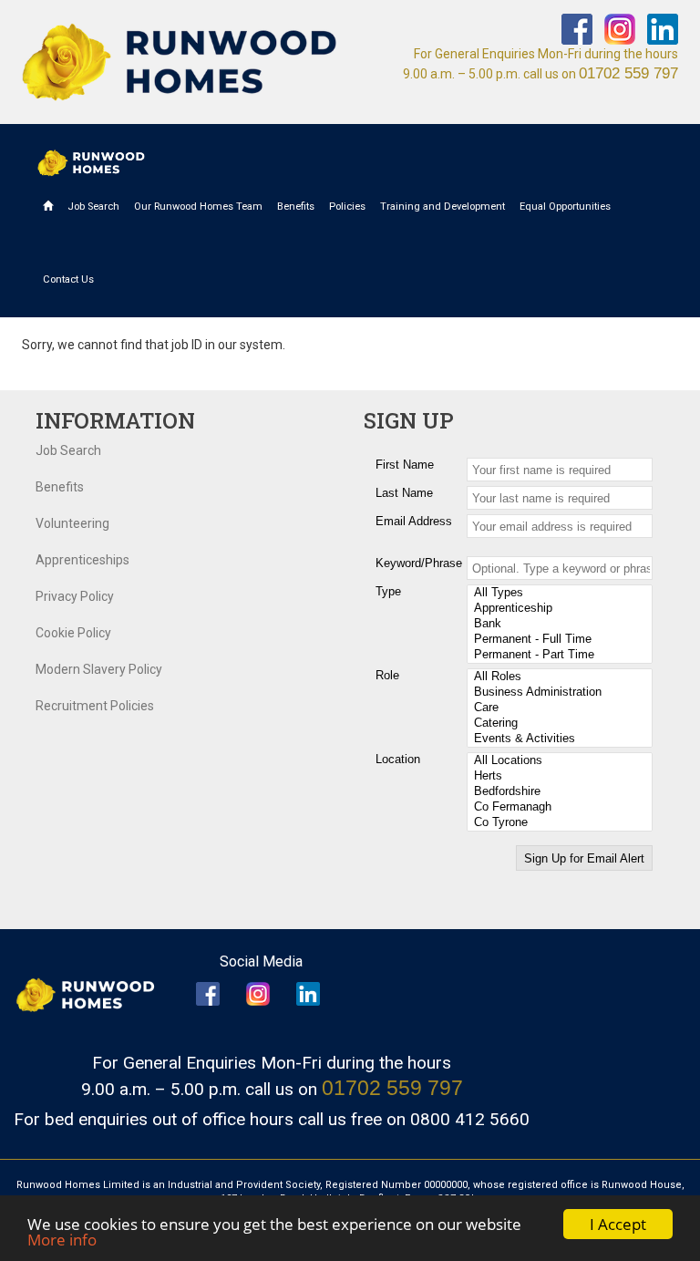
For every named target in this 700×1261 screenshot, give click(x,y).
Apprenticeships (82, 560)
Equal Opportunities (565, 206)
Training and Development (442, 206)
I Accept (618, 1224)
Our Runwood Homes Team (198, 206)
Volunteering (72, 523)
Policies (347, 206)
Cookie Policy (73, 632)
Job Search (93, 206)
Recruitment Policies (95, 705)
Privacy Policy (75, 596)
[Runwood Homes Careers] (179, 62)
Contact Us (68, 279)
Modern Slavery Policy (99, 669)
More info (62, 1239)
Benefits (295, 206)
